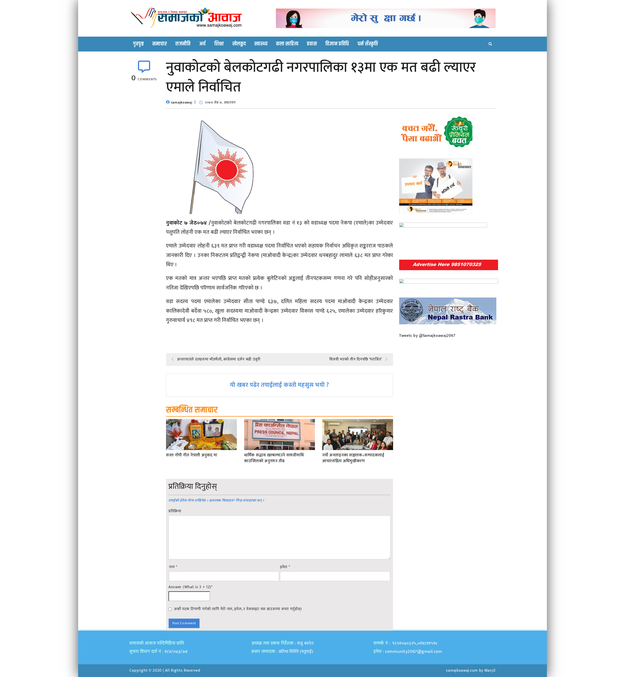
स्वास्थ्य (261, 44)
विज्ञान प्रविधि (337, 44)
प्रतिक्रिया (174, 511)
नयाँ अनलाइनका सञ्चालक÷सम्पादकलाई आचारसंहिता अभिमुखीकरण (353, 458)
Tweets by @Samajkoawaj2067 (427, 335)
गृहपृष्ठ (138, 44)
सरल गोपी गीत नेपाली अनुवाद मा (191, 455)
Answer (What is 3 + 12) (190, 587)
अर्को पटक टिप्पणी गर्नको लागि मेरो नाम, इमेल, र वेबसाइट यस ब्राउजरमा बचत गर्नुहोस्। (238, 609)
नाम (173, 567)
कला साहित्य (287, 44)
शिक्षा (219, 44)
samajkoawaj (181, 102)
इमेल (285, 567)
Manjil (490, 670)
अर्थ (202, 44)
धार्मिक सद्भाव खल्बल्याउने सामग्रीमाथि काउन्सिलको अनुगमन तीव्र (274, 458)
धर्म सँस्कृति (368, 44)
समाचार (159, 44)
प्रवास (312, 44)
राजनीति (183, 44)
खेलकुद (239, 44)
